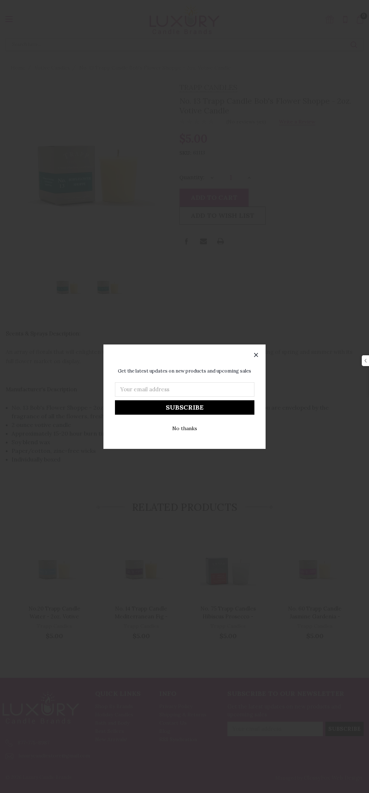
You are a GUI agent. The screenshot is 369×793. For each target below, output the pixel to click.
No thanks (184, 428)
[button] (256, 355)
